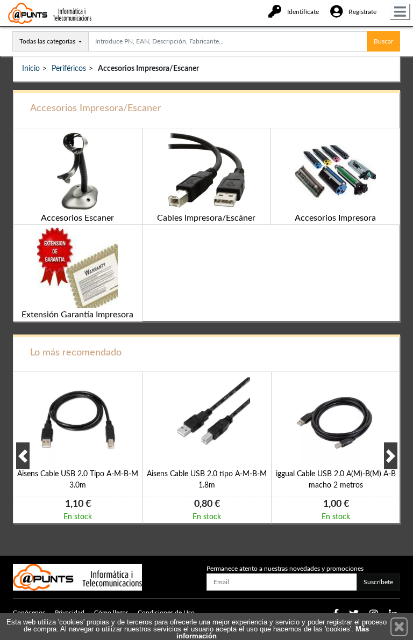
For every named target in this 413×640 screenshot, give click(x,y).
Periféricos (69, 68)
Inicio (31, 68)
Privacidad (69, 612)
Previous (23, 455)
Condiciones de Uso (166, 612)
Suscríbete (378, 582)
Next (390, 455)
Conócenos (29, 612)
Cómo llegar (111, 612)
